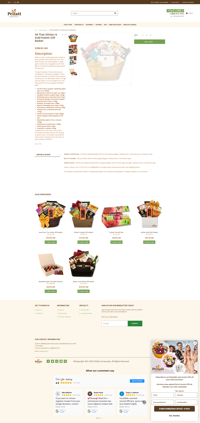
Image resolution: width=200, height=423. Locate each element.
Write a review (137, 381)
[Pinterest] (178, 10)
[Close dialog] (195, 343)
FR (18, 2)
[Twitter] (171, 10)
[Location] (182, 10)
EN (15, 2)
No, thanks (174, 415)
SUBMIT (135, 323)
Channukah (43, 30)
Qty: (136, 35)
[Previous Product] (62, 34)
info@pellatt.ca (43, 351)
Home (35, 30)
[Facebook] (168, 10)
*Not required (179, 391)
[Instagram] (175, 10)
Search (115, 13)
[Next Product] (65, 34)
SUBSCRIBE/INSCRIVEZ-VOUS (174, 408)
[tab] (47, 155)
